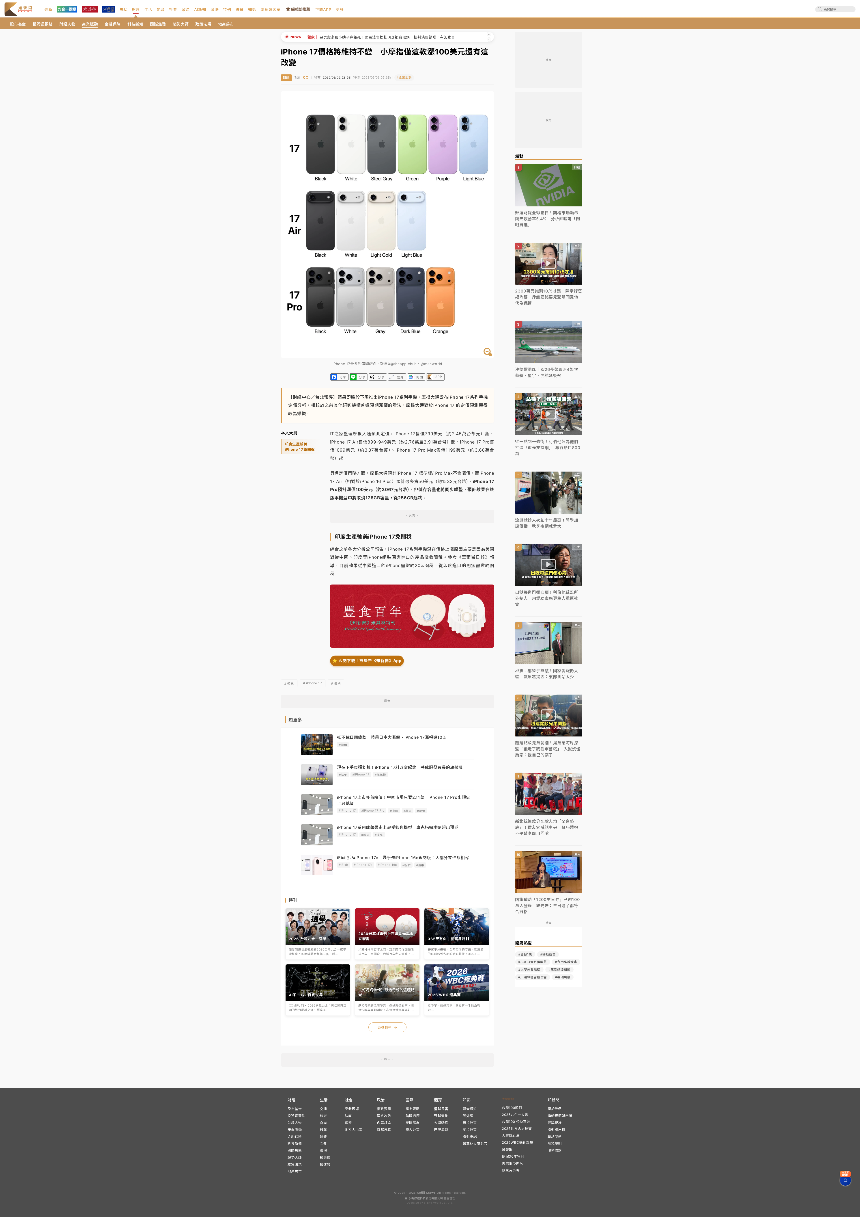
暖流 (348, 1123)
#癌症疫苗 (548, 954)
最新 (48, 9)
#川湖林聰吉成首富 (532, 977)
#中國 (394, 811)
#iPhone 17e (363, 864)
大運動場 (441, 1123)
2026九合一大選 (515, 1115)
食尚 (323, 1123)
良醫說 (507, 1149)
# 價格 (336, 683)
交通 (323, 1109)
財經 (136, 9)
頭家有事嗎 (511, 1170)
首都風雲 (384, 1130)
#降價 (421, 811)
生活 (148, 9)
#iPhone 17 (360, 774)
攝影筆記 (470, 1137)
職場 (323, 1150)
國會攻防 (384, 1116)
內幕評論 (384, 1123)
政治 (186, 9)
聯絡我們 (555, 1137)
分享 (343, 377)
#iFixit (343, 864)
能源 (161, 9)
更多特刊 (387, 1027)
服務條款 (555, 1150)
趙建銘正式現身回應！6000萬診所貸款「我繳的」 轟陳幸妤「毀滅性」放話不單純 (377, 37)
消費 (323, 1137)
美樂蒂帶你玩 (512, 1163)
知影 (252, 9)
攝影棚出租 (556, 1130)
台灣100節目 (512, 1108)
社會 (173, 9)
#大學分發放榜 (529, 969)
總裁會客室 (270, 9)
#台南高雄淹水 (566, 962)
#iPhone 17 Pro (373, 810)
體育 (240, 9)
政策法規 (203, 24)
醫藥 (323, 1130)
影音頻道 (470, 1109)
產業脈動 (90, 24)
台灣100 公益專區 (516, 1122)
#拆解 (406, 865)
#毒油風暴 (562, 977)
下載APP (323, 9)
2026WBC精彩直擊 (517, 1142)
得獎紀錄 (555, 1123)
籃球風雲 (441, 1109)
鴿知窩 (468, 1116)
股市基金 (18, 24)
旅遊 (323, 1116)
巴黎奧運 (441, 1130)
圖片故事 (470, 1130)
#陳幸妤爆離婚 (559, 969)
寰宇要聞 (413, 1109)
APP (438, 377)
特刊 (227, 9)
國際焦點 (158, 24)
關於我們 (555, 1109)
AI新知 (200, 9)
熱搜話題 (413, 1116)
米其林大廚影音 (475, 1143)
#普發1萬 (525, 954)
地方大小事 (354, 1130)
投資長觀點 (43, 24)
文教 (323, 1143)
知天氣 (325, 1157)
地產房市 (226, 24)
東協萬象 (413, 1123)
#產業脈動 (404, 77)
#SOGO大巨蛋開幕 (532, 962)
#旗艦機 (380, 775)
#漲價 (343, 745)
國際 (215, 9)
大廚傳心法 (511, 1135)
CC (305, 77)
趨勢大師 (181, 24)
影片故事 (470, 1123)
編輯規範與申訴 (560, 1116)
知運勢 (325, 1164)
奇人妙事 (413, 1130)
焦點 (123, 9)
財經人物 (67, 24)
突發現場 (352, 1109)
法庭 (348, 1116)
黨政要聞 (384, 1109)
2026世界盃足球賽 (517, 1128)
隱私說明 (555, 1143)
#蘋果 (343, 775)
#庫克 (379, 835)
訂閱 (419, 377)
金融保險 (113, 24)
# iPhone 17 (312, 683)
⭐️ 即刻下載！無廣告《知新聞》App (367, 660)
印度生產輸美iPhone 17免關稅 (300, 447)
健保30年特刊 (513, 1156)
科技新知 (135, 24)
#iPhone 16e (387, 864)
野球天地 (441, 1116)
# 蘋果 (289, 683)
